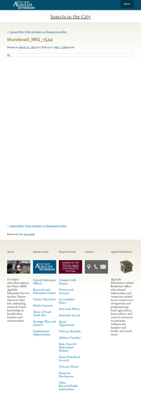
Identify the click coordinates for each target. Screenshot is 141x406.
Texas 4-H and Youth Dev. (42, 313)
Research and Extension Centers (44, 291)
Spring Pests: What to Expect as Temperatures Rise (37, 32)
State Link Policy (69, 309)
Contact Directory (44, 299)
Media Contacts (43, 305)
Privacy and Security (66, 291)
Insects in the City (70, 16)
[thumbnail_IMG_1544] (69, 56)
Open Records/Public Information (68, 386)
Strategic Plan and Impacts (44, 323)
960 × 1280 (60, 47)
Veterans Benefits (70, 331)
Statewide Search (69, 315)
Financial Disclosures (66, 374)
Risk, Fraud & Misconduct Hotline (67, 347)
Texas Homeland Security (69, 358)
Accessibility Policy (67, 301)
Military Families (70, 338)
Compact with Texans (67, 281)
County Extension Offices (44, 281)
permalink (29, 234)
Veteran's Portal (68, 367)
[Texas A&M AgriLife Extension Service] (26, 5)
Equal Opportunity (66, 323)
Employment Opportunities (42, 332)
